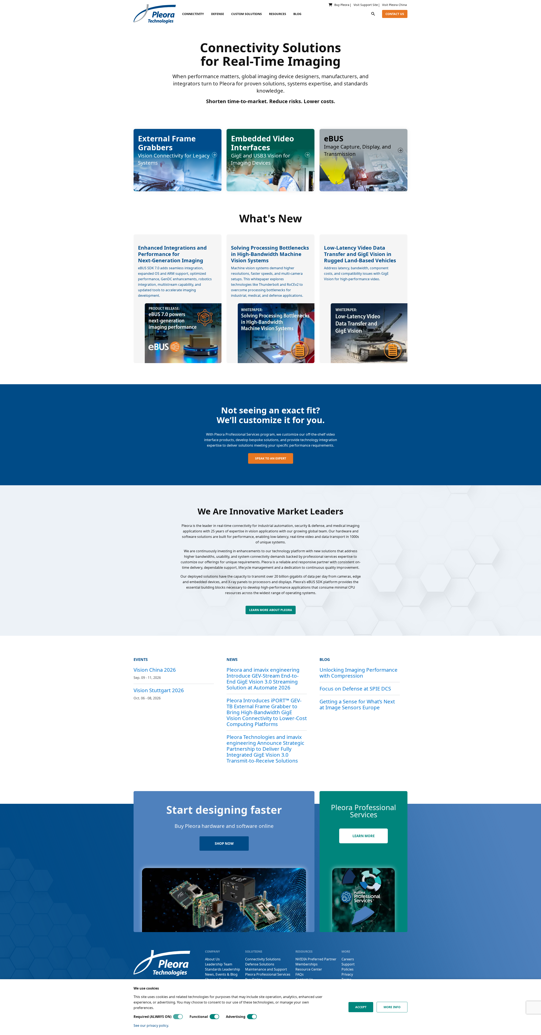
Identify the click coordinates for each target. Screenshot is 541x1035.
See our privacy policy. (151, 1025)
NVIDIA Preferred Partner (315, 959)
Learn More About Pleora (270, 610)
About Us (212, 959)
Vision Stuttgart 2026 (159, 690)
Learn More (363, 836)
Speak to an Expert (270, 458)
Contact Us (394, 14)
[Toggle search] (373, 14)
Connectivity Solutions (263, 959)
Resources (277, 14)
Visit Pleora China (394, 5)
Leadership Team (218, 964)
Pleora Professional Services (267, 974)
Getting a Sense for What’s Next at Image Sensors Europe (357, 704)
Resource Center (308, 969)
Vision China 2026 (155, 670)
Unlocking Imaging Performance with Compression (359, 673)
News (232, 659)
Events (141, 659)
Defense (217, 14)
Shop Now (224, 843)
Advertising (235, 1016)
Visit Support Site (366, 5)
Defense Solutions (259, 964)
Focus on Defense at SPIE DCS (355, 689)
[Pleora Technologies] (155, 13)
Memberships (306, 964)
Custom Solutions (246, 14)
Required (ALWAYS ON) (152, 1016)
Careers (348, 959)
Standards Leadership (222, 969)
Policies (348, 969)
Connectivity (193, 14)
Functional (199, 1016)
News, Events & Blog (221, 974)
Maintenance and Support (266, 969)
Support (348, 964)
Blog (297, 14)
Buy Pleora (341, 5)
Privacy (347, 974)
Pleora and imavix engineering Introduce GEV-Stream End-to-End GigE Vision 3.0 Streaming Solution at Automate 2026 (263, 678)
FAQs (299, 974)
